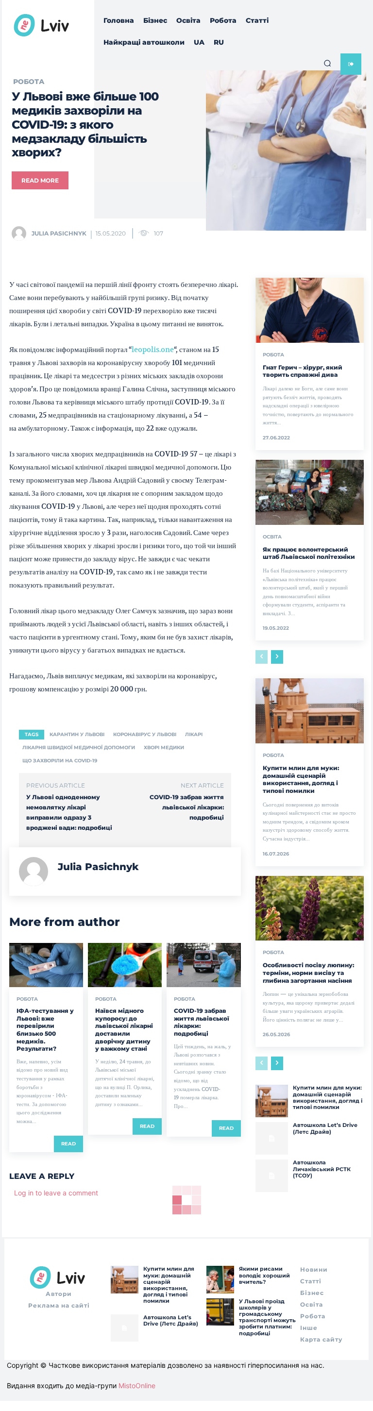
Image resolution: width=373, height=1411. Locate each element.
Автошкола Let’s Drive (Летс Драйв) (325, 1128)
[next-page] (277, 657)
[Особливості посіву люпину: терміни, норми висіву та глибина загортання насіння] (309, 908)
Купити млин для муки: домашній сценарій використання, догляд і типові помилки (301, 779)
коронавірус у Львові (144, 734)
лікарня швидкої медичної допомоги (78, 747)
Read (68, 1144)
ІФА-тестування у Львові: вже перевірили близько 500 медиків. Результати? (45, 1029)
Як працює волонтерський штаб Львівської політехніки (309, 553)
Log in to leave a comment (56, 1193)
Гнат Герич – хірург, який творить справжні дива (303, 371)
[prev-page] (261, 657)
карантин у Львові (77, 734)
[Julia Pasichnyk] (21, 233)
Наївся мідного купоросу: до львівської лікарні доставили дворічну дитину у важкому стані (124, 1029)
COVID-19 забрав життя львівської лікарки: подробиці (187, 807)
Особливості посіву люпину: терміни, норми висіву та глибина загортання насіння (308, 972)
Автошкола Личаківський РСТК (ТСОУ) (322, 1168)
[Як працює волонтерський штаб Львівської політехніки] (309, 492)
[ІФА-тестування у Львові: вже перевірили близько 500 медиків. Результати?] (46, 965)
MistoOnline (137, 1385)
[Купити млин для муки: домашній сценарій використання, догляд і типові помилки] (309, 710)
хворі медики (164, 747)
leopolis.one (153, 349)
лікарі (194, 734)
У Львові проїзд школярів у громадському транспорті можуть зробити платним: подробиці (267, 1317)
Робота (27, 999)
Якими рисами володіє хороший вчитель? (264, 1275)
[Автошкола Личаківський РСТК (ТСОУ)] (271, 1175)
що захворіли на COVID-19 (59, 760)
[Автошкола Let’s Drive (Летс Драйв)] (271, 1138)
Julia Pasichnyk (59, 233)
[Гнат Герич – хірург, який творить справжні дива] (309, 310)
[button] (327, 63)
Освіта (272, 537)
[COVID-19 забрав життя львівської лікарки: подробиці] (203, 965)
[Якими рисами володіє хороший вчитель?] (220, 1279)
